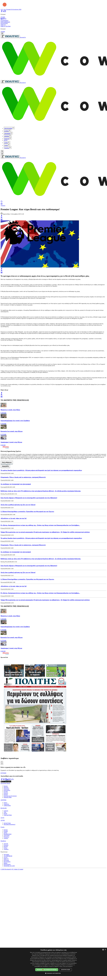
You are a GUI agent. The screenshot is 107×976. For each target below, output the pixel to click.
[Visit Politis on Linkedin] (7, 779)
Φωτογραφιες (7, 861)
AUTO (5, 140)
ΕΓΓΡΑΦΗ (3, 773)
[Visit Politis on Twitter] (3, 779)
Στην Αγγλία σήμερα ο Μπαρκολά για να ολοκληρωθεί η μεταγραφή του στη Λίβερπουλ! (29, 498)
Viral (5, 812)
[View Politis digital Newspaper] (53, 708)
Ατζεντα (6, 843)
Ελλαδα (6, 791)
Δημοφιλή (5, 466)
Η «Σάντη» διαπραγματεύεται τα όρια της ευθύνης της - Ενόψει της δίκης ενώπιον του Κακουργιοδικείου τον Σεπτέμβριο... (40, 525)
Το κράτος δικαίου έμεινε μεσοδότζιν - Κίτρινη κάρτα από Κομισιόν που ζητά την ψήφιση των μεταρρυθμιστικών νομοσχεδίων (41, 470)
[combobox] (103, 949)
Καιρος (5, 863)
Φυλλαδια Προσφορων (9, 824)
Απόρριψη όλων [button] (65, 969)
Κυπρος (6, 786)
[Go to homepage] (10, 36)
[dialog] (53, 962)
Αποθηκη (6, 849)
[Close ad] (2, 764)
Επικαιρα (6, 845)
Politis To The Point (5, 26)
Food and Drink (8, 815)
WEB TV (3, 24)
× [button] (105, 949)
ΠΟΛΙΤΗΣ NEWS (8, 128)
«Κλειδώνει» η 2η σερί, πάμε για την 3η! (14, 518)
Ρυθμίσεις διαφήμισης (56, 964)
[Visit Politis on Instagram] (5, 779)
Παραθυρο (6, 148)
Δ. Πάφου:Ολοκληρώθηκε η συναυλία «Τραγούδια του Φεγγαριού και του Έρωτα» (27, 511)
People (5, 813)
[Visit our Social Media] (2, 11)
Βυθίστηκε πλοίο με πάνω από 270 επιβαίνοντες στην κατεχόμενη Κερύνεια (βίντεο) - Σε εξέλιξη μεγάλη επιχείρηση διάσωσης (41, 491)
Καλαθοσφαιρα (7, 834)
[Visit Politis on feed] (13, 779)
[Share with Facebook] (2, 216)
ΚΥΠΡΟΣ (6, 131)
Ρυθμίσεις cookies (58, 966)
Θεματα (6, 846)
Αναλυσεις (6, 804)
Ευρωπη (6, 793)
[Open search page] (2, 202)
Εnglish (3, 17)
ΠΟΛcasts (6, 860)
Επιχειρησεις (7, 790)
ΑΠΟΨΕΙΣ (6, 136)
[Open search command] (2, 151)
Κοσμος (6, 794)
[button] (53, 973)
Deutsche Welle (8, 797)
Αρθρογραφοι (7, 805)
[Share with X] (2, 218)
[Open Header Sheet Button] (2, 33)
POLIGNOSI (4, 23)
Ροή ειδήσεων (7, 462)
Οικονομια (6, 788)
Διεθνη (5, 832)
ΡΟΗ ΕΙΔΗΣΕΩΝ (5, 22)
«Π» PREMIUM (8, 856)
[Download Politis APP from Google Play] (8, 782)
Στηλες (5, 802)
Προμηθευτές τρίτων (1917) (51, 958)
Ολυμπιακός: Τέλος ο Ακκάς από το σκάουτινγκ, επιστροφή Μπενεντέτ (23, 477)
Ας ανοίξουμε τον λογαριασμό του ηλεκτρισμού (16, 484)
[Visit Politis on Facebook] (2, 779)
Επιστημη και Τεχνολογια (10, 796)
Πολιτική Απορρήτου (68, 966)
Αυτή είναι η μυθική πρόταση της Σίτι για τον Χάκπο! (18, 504)
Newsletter (6, 854)
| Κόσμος (3, 205)
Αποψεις (6, 838)
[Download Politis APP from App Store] (3, 782)
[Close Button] (2, 762)
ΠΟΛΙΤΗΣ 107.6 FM (9, 866)
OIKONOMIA (7, 133)
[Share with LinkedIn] (2, 219)
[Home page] (2, 204)
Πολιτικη (6, 787)
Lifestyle (6, 810)
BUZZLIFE (6, 138)
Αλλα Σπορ (6, 835)
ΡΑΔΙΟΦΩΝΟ (4, 20)
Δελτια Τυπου (7, 823)
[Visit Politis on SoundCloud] (11, 779)
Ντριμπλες (6, 836)
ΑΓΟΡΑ (6, 142)
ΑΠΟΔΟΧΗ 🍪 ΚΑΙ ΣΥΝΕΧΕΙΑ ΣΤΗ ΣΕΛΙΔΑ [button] (46, 969)
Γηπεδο (6, 145)
